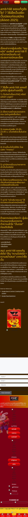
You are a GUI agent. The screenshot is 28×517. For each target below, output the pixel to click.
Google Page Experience (8, 296)
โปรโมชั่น (8, 516)
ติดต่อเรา (25, 516)
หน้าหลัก (2, 516)
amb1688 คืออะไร (5, 242)
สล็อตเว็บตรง (4, 246)
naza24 (2, 302)
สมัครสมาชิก (19, 516)
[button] (14, 433)
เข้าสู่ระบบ (14, 516)
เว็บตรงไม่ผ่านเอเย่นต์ (6, 244)
